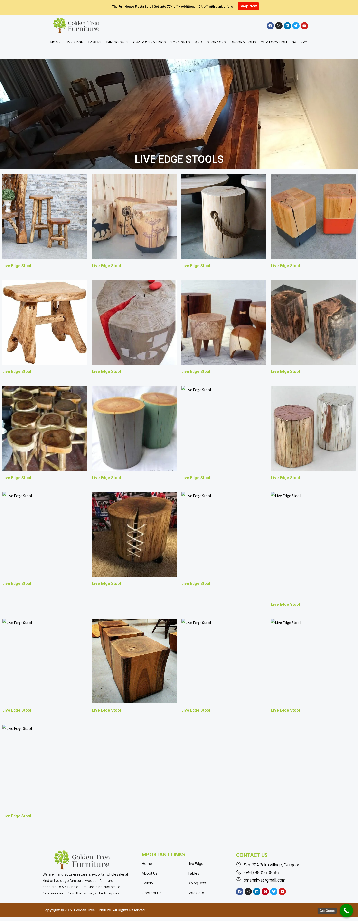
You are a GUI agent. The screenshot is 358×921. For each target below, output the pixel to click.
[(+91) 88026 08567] (275, 872)
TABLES (95, 42)
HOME (55, 42)
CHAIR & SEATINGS (149, 42)
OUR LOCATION (274, 42)
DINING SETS (117, 42)
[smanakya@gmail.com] (275, 880)
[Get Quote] (346, 910)
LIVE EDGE (74, 42)
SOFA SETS (180, 42)
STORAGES (216, 42)
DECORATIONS (243, 42)
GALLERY (299, 42)
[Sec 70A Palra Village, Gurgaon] (275, 865)
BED (198, 42)
